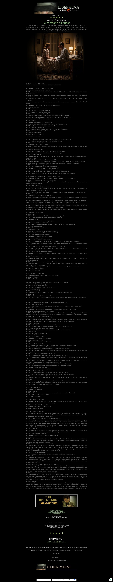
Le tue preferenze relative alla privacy (62, 579)
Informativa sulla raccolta (44, 579)
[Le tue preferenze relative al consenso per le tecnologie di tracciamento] (110, 579)
